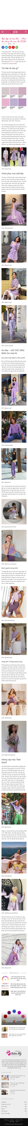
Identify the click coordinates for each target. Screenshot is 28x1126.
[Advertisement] (14, 15)
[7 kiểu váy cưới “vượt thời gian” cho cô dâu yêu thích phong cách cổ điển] (5, 1085)
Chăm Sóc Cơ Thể (19, 1120)
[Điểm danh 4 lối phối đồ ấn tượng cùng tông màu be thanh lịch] (5, 993)
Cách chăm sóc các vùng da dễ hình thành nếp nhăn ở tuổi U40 (17, 1034)
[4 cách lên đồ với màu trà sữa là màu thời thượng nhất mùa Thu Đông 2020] (5, 1092)
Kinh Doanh (11, 1121)
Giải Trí (17, 1121)
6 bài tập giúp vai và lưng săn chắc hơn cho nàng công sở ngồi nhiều (17, 1028)
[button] (26, 32)
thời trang (13, 61)
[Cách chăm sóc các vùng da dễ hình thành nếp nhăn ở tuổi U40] (4, 1035)
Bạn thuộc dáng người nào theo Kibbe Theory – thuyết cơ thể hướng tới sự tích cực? (18, 985)
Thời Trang (6, 1120)
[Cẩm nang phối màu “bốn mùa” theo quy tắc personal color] (5, 978)
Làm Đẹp (12, 1120)
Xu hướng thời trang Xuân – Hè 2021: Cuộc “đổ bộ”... (17, 1076)
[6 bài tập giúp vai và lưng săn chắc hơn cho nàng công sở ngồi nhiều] (4, 1029)
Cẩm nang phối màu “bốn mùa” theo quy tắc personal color (18, 978)
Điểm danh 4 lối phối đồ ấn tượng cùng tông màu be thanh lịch (18, 993)
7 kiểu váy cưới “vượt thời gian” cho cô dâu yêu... (17, 1083)
